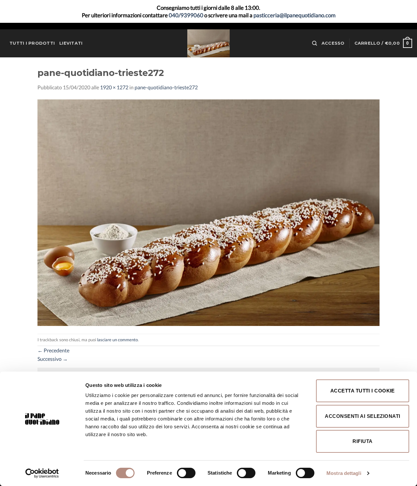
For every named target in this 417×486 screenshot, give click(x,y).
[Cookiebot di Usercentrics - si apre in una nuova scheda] (42, 473)
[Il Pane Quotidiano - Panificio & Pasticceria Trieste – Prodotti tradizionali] (208, 43)
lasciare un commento (117, 339)
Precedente (53, 350)
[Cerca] (314, 43)
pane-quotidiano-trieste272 (166, 87)
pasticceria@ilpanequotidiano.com (294, 15)
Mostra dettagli (343, 473)
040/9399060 (186, 15)
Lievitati (70, 43)
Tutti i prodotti (32, 43)
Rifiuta (362, 441)
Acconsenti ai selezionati (362, 416)
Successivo (52, 359)
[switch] (186, 473)
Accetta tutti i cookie (362, 390)
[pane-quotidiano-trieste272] (208, 212)
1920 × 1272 (114, 87)
